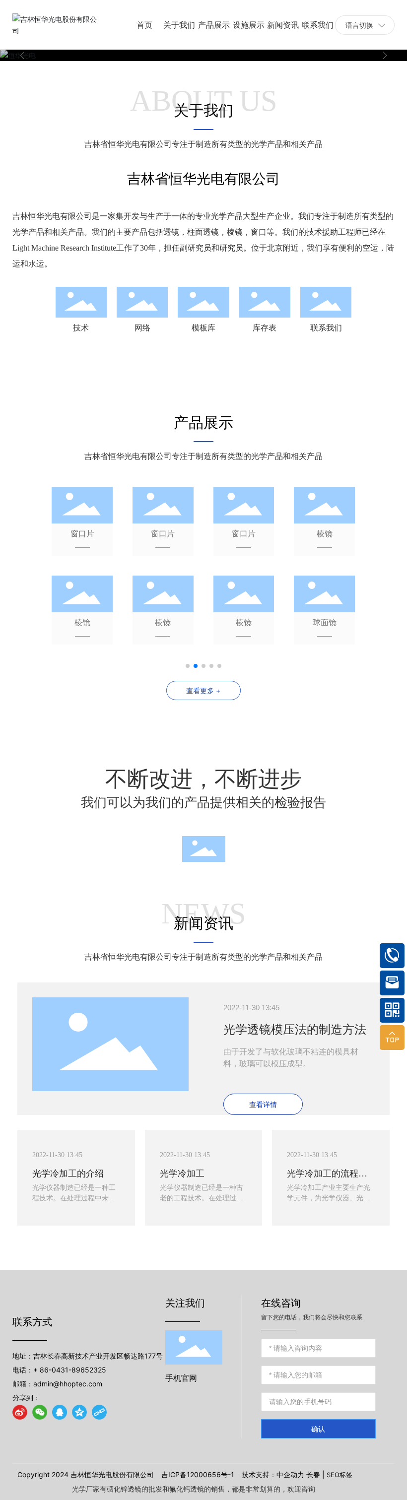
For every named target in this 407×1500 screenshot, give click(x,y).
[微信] (39, 1412)
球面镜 (325, 622)
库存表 (264, 327)
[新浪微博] (19, 1412)
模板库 (203, 327)
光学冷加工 (182, 1173)
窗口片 (82, 533)
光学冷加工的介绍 (68, 1173)
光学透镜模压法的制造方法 (294, 1029)
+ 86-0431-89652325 (69, 1370)
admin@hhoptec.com (67, 1383)
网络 (142, 327)
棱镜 (325, 533)
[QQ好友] (59, 1412)
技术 (81, 327)
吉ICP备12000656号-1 (197, 1474)
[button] (22, 55)
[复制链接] (99, 1412)
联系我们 (326, 327)
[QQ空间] (79, 1412)
